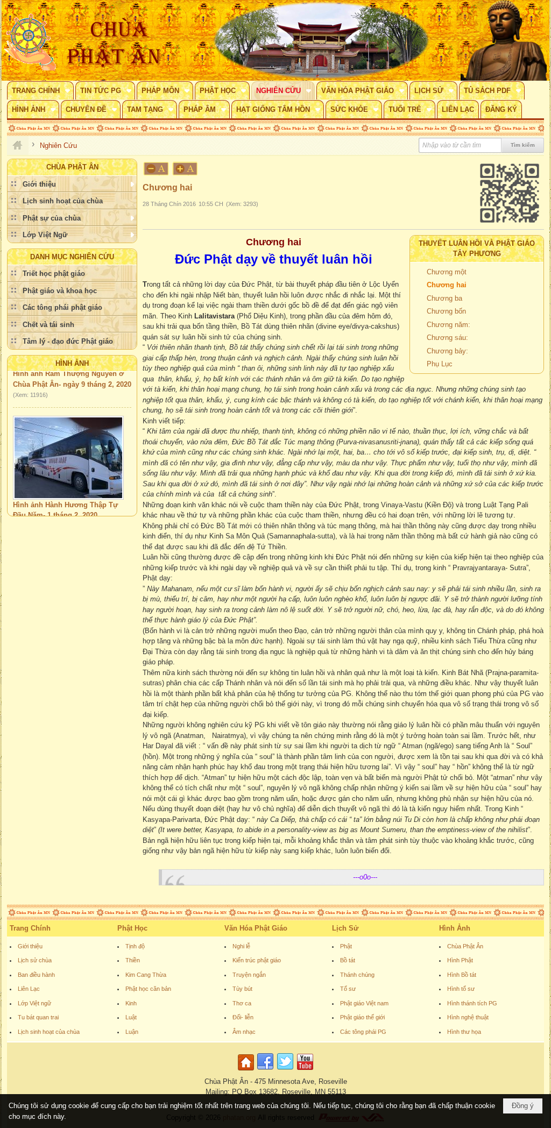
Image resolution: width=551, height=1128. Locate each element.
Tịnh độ (135, 946)
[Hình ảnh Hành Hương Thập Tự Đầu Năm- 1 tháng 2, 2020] (68, 448)
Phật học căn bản (148, 988)
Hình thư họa (464, 1031)
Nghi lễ (241, 946)
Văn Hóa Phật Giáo (255, 928)
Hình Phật (460, 960)
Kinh (131, 1003)
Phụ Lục (440, 364)
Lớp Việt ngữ (34, 1003)
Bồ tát (347, 960)
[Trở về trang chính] (247, 1071)
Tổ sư (348, 988)
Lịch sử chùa (35, 960)
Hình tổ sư (461, 988)
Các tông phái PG (363, 1031)
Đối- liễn (242, 1017)
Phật (346, 946)
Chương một (447, 272)
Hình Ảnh (72, 363)
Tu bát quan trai (38, 1017)
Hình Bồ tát (461, 974)
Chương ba (444, 298)
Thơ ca (241, 1003)
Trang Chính (30, 928)
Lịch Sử (345, 928)
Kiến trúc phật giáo (256, 960)
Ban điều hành (36, 974)
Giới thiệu (30, 946)
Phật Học (132, 928)
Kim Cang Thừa (145, 974)
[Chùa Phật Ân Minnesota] (321, 40)
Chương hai (447, 285)
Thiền (132, 960)
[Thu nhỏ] (156, 168)
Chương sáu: (447, 338)
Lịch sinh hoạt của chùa (49, 1031)
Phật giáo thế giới (362, 1017)
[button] (40, 90)
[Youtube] (305, 1071)
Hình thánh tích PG (472, 1003)
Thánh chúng (357, 974)
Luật (131, 1017)
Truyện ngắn (249, 974)
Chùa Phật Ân (465, 946)
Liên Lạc (29, 988)
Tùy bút (242, 988)
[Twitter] (285, 1071)
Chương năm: (448, 325)
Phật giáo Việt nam (364, 1003)
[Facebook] (265, 1071)
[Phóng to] (185, 168)
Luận (131, 1031)
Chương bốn (446, 311)
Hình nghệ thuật (468, 1017)
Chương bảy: (447, 351)
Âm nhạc (244, 1031)
